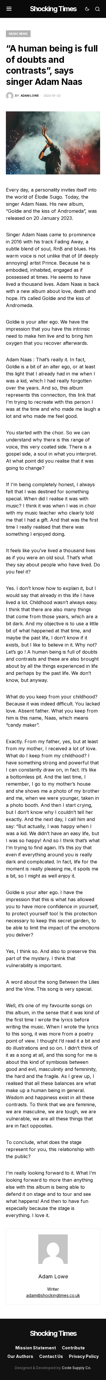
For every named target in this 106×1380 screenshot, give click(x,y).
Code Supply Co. (76, 1368)
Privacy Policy (84, 1356)
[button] (9, 8)
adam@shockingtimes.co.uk (53, 1295)
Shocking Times (53, 8)
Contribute (73, 1347)
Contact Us (51, 1356)
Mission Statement (35, 1347)
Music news (18, 33)
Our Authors (20, 1356)
